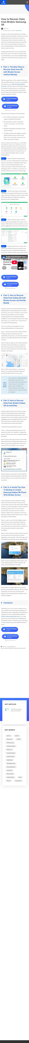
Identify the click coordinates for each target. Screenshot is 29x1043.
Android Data (19, 30)
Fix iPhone (9, 770)
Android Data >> (12, 646)
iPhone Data (10, 774)
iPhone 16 (9, 739)
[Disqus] (14, 673)
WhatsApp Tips (11, 763)
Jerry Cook (6, 28)
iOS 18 (17, 735)
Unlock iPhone (10, 756)
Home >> (5, 646)
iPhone (8, 780)
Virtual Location (11, 746)
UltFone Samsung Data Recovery (10, 616)
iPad (20, 777)
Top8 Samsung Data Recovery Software (16, 709)
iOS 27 (8, 735)
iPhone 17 (9, 749)
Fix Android (18, 780)
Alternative (9, 760)
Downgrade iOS (11, 767)
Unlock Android (11, 753)
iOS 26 (18, 739)
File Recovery (10, 742)
